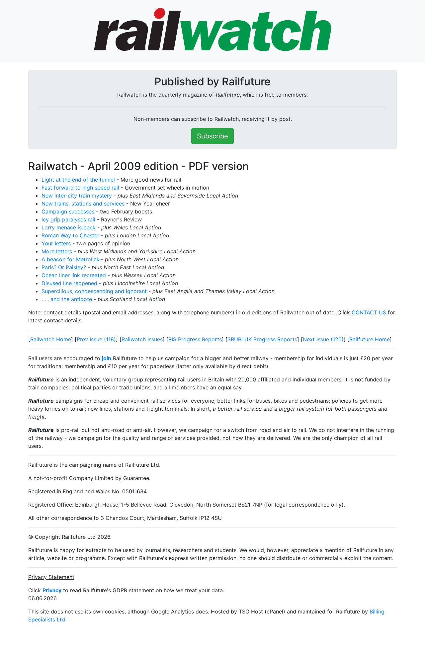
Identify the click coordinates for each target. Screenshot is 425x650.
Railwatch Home (50, 339)
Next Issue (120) (323, 339)
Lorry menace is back (69, 227)
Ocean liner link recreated (74, 275)
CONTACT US (369, 312)
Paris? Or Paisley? (64, 267)
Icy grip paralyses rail (68, 219)
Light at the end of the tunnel (78, 179)
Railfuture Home (369, 339)
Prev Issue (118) (96, 339)
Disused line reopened (69, 283)
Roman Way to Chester (70, 235)
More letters (57, 251)
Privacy (51, 590)
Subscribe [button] (212, 136)
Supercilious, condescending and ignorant (94, 291)
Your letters (56, 243)
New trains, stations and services (83, 203)
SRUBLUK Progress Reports (262, 339)
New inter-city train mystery (77, 195)
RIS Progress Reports (195, 339)
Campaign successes (68, 211)
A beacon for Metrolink (71, 259)
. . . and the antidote (67, 299)
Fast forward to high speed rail (80, 187)
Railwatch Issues (142, 339)
